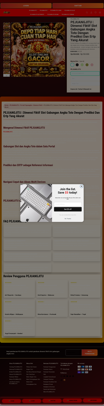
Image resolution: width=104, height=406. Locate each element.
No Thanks (68, 218)
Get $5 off (68, 209)
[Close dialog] (81, 186)
